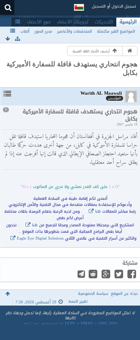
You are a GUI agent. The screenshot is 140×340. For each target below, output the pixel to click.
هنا (98, 211)
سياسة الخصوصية (93, 293)
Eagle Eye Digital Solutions (40, 238)
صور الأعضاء (39, 22)
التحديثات (104, 22)
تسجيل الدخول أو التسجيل (114, 6)
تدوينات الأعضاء (72, 22)
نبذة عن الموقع (124, 293)
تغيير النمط (78, 301)
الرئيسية (128, 22)
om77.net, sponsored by (70, 323)
